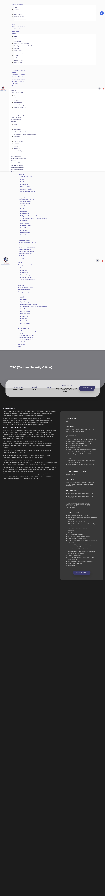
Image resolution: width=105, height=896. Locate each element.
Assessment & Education (20, 19)
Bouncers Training (18, 53)
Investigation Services (18, 81)
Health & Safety (18, 14)
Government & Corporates (19, 75)
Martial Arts (16, 12)
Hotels (15, 36)
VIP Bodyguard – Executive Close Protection (25, 46)
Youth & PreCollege (17, 29)
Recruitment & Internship (18, 79)
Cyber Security (17, 41)
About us (14, 2)
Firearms (14, 72)
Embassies (16, 38)
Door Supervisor (18, 50)
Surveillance (17, 48)
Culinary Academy (16, 31)
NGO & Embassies (16, 68)
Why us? (14, 86)
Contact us (15, 83)
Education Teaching (19, 16)
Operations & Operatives (18, 77)
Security (14, 33)
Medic (15, 7)
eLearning (14, 24)
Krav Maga (16, 57)
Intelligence (16, 9)
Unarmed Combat (18, 60)
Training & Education (17, 4)
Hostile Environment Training (19, 70)
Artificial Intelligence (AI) (18, 27)
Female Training (18, 62)
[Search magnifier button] (102, 13)
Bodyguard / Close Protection (21, 43)
